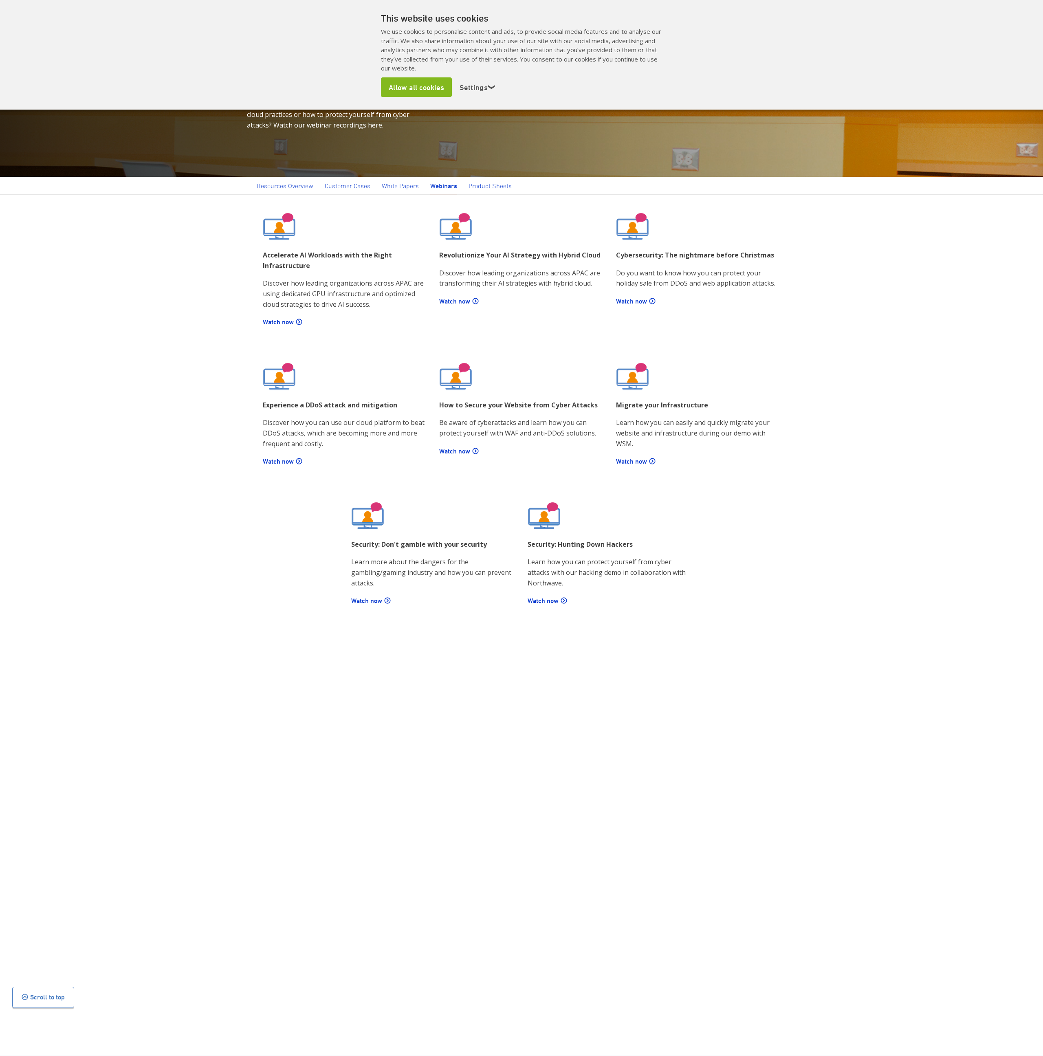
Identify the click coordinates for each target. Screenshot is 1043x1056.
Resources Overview (285, 185)
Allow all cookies (416, 87)
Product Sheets (490, 185)
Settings (478, 87)
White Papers (400, 185)
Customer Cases (347, 185)
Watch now (278, 322)
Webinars (443, 185)
